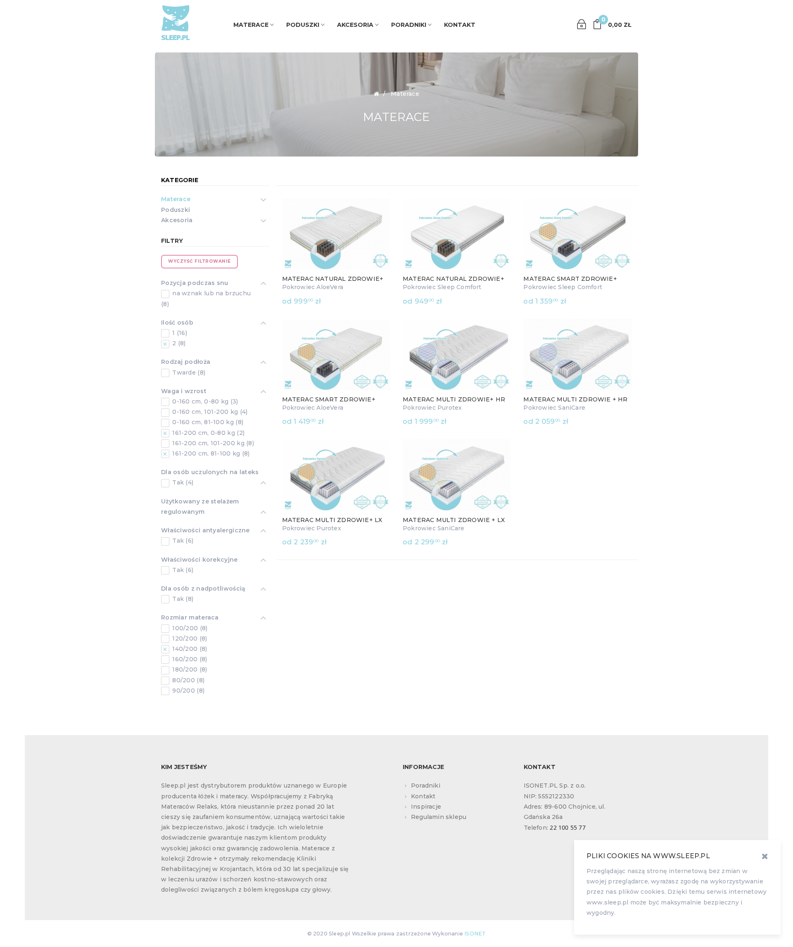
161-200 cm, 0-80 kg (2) (208, 433)
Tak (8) (182, 599)
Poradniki (425, 785)
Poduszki (175, 210)
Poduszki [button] (303, 24)
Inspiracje (426, 806)
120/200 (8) (189, 638)
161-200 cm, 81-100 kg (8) (210, 453)
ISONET (475, 933)
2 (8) (178, 343)
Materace (175, 199)
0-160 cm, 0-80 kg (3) (204, 401)
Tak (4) (182, 482)
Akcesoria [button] (356, 24)
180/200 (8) (189, 669)
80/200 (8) (187, 680)
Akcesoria (177, 220)
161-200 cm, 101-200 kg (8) (212, 443)
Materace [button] (251, 24)
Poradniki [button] (409, 24)
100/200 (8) (189, 628)
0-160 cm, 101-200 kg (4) (209, 411)
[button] (611, 24)
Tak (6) (182, 540)
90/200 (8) (187, 690)
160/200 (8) (189, 659)
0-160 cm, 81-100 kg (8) (207, 422)
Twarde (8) (188, 372)
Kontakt (459, 24)
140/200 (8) (189, 649)
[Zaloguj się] (581, 24)
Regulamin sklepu (438, 817)
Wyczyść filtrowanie (199, 261)
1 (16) (179, 333)
